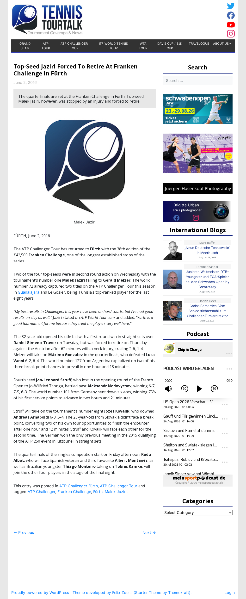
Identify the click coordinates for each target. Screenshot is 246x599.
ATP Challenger (41, 491)
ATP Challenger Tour (74, 46)
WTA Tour (143, 46)
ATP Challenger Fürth (78, 485)
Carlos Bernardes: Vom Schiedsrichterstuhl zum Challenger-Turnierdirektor (207, 311)
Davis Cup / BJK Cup (169, 46)
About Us (221, 43)
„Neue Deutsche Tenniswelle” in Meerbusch (207, 250)
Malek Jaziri (116, 491)
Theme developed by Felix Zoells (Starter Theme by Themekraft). (132, 592)
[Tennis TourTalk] (47, 19)
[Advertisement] (186, 19)
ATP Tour (46, 46)
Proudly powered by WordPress (40, 592)
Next (149, 532)
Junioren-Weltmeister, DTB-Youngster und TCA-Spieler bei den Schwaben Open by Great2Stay (207, 279)
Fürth (98, 491)
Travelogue (199, 43)
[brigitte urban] (176, 218)
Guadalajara (28, 292)
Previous (23, 532)
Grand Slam (25, 46)
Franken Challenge (74, 491)
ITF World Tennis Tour (113, 46)
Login (230, 592)
